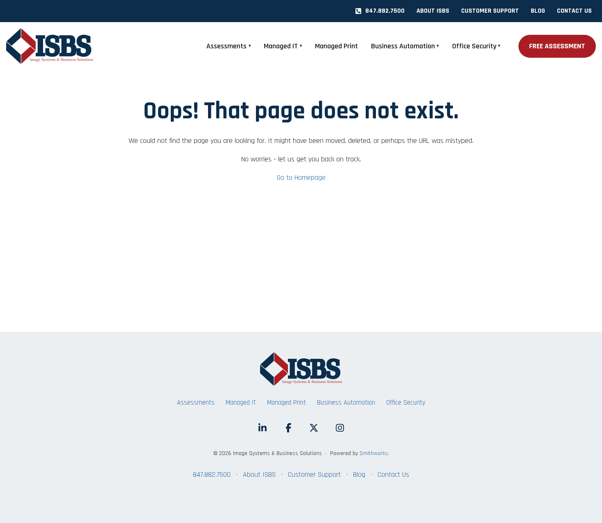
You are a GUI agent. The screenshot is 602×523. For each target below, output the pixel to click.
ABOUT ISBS (432, 11)
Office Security (474, 46)
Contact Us (393, 474)
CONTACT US (574, 11)
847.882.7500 (385, 11)
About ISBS (259, 474)
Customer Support (314, 474)
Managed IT (281, 46)
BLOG (538, 11)
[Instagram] (339, 428)
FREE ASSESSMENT (557, 46)
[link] (57, 46)
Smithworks (374, 453)
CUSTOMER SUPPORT (490, 11)
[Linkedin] (262, 428)
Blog (359, 474)
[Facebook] (288, 428)
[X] (314, 428)
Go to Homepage (301, 177)
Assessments (226, 46)
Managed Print (336, 46)
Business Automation (403, 46)
